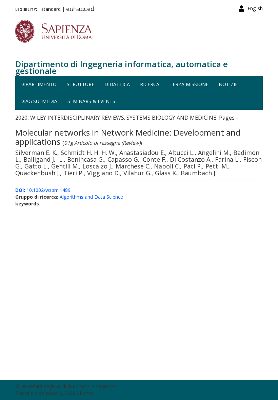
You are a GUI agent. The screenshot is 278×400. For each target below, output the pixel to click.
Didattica (117, 84)
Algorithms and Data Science (91, 197)
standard (51, 9)
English (255, 8)
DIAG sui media (38, 101)
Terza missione (189, 84)
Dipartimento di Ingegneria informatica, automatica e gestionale (121, 67)
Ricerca (149, 84)
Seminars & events (91, 101)
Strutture (80, 84)
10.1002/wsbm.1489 (43, 190)
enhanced (80, 9)
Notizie (228, 84)
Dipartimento (38, 84)
